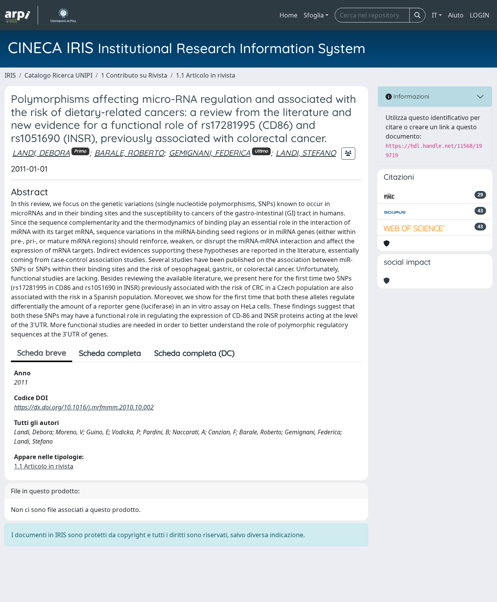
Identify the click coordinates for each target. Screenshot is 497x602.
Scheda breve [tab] (41, 352)
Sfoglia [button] (314, 15)
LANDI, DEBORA (41, 153)
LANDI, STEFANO (306, 153)
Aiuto (456, 15)
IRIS (10, 75)
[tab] (247, 353)
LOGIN (479, 15)
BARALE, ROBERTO (129, 153)
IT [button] (434, 15)
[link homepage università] (63, 15)
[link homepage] (21, 15)
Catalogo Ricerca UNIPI (58, 75)
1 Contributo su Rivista (134, 75)
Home (288, 15)
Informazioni (410, 96)
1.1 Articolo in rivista (205, 75)
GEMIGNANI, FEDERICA (209, 153)
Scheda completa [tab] (110, 353)
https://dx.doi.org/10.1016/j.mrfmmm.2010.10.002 (84, 407)
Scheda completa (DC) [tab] (194, 353)
